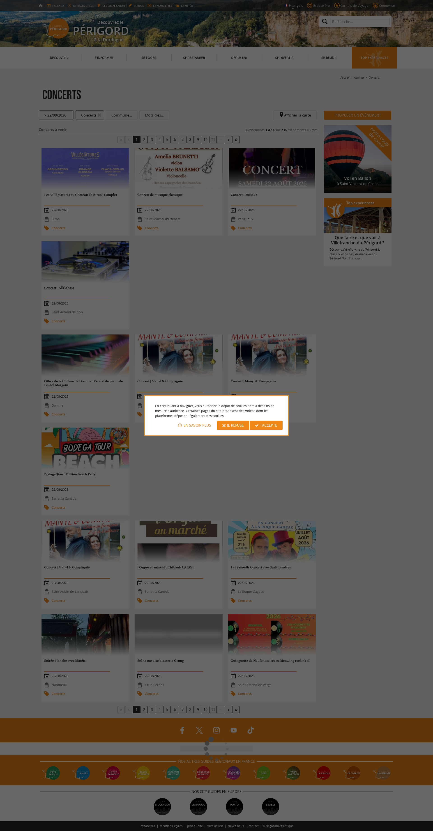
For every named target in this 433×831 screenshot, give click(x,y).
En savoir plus (197, 425)
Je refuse (235, 425)
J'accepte (268, 425)
